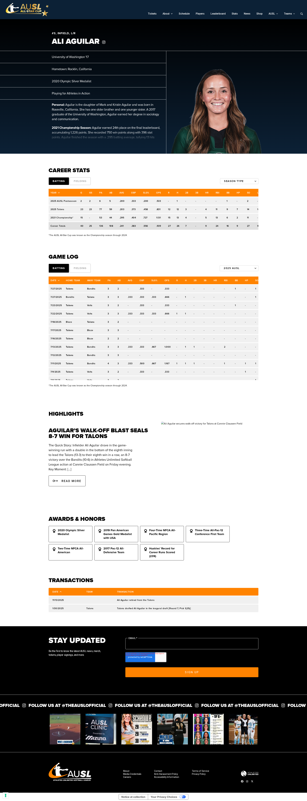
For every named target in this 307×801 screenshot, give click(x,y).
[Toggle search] (301, 14)
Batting (59, 181)
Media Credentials (132, 774)
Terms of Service (200, 771)
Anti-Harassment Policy (166, 774)
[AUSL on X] (252, 781)
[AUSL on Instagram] (247, 781)
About (126, 771)
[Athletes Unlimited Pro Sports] (249, 773)
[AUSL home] (70, 772)
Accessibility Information (166, 777)
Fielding (80, 181)
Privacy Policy (199, 774)
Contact (158, 771)
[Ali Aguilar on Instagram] (103, 42)
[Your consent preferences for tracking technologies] (6, 795)
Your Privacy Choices (164, 796)
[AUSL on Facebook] (242, 781)
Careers (127, 777)
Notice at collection (133, 796)
